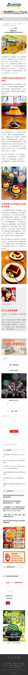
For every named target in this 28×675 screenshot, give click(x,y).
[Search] (26, 19)
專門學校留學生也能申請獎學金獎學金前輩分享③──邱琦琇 (12, 502)
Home (3, 24)
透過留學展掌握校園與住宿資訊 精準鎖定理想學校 (13, 496)
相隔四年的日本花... (14, 400)
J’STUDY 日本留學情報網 (14, 667)
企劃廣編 (11, 665)
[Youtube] (16, 657)
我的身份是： (10, 595)
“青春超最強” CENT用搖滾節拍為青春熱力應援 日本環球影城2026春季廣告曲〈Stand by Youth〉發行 (14, 508)
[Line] (19, 657)
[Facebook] (9, 657)
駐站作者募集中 (7, 663)
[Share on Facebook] (12, 365)
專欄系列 (8, 24)
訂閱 (8, 603)
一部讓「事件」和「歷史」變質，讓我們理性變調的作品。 (14, 515)
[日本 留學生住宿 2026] (14, 340)
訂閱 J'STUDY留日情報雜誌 (14, 643)
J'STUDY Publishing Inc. (21, 670)
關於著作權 (15, 663)
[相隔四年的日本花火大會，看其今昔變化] (14, 385)
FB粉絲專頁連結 (6, 304)
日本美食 (5, 359)
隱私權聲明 (21, 663)
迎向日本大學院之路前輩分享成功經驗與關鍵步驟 (14, 521)
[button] (2, 389)
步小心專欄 (13, 24)
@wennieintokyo (20, 329)
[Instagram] (12, 657)
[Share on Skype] (16, 365)
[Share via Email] (17, 365)
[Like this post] (10, 365)
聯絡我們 (16, 665)
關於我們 (5, 665)
